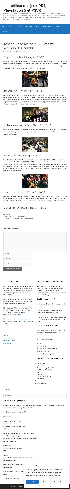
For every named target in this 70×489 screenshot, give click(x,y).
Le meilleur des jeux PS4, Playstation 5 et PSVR (24, 8)
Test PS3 (7, 214)
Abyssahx (6, 335)
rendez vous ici (26, 319)
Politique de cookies (44, 486)
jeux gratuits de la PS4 (25, 408)
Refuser (45, 482)
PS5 (10, 26)
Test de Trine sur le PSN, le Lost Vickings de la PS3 (19, 218)
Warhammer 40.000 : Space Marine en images (18, 216)
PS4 (3, 26)
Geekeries (58, 26)
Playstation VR (24, 299)
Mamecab (29, 26)
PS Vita (19, 26)
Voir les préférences (60, 482)
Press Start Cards (9, 340)
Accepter (32, 482)
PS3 (36, 26)
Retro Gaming (46, 26)
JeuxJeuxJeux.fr (8, 338)
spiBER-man (7, 343)
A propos (51, 486)
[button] (66, 466)
